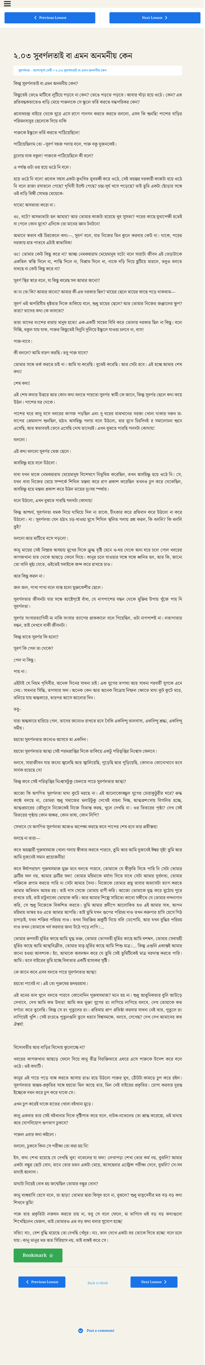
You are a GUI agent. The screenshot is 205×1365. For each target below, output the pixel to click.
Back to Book (98, 1283)
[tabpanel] (98, 671)
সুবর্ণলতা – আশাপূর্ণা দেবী (35, 70)
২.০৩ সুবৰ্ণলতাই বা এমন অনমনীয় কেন (81, 70)
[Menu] (7, 3)
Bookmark (35, 1255)
